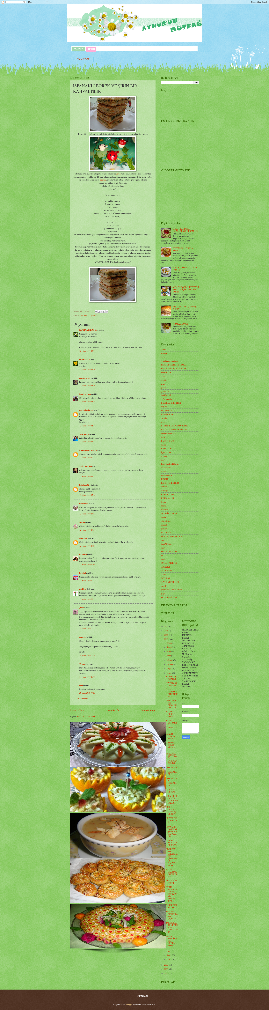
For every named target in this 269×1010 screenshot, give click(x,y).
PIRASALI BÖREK (180, 323)
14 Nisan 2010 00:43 (87, 628)
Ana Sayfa (113, 710)
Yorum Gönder (82, 698)
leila (81, 685)
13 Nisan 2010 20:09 (87, 564)
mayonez (164, 509)
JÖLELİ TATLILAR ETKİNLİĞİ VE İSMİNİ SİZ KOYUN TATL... (172, 894)
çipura (163, 387)
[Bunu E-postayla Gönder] (96, 311)
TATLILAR (165, 578)
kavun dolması (166, 475)
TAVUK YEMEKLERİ (170, 582)
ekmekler (164, 418)
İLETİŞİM (91, 49)
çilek (163, 383)
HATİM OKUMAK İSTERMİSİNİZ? (172, 873)
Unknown (83, 538)
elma (163, 422)
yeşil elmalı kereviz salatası (171, 589)
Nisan (169, 673)
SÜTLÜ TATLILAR (169, 563)
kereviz (164, 486)
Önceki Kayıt (148, 710)
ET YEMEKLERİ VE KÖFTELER (174, 425)
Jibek (118, 173)
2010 (166, 639)
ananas (163, 349)
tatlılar (163, 574)
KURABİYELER (168, 494)
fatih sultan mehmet (169, 433)
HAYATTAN (166, 448)
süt (162, 555)
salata (163, 540)
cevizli (163, 380)
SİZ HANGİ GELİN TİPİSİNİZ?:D (172, 746)
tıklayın (103, 179)
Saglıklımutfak (85, 466)
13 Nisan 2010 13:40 (87, 369)
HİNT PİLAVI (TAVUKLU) (172, 820)
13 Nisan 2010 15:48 (87, 441)
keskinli (82, 573)
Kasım (169, 647)
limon (163, 505)
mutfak (164, 517)
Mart (169, 950)
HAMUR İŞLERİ (168, 441)
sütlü (163, 559)
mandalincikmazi (86, 410)
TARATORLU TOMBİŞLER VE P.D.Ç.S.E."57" (172, 927)
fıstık (163, 437)
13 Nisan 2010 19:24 (87, 545)
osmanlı (164, 524)
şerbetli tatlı (165, 566)
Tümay (82, 664)
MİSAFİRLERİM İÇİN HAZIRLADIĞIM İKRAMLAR (185, 229)
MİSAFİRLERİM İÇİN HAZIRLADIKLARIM (172, 799)
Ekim (169, 651)
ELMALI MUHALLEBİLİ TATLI (171, 842)
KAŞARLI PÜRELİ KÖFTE (170, 714)
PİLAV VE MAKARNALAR (172, 536)
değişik (164, 406)
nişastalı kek (166, 521)
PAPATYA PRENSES (88, 329)
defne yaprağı (166, 399)
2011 (166, 635)
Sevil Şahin (84, 434)
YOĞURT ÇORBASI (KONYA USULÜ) (185, 268)
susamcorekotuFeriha (88, 450)
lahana (163, 502)
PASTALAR (166, 532)
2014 (166, 630)
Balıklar (164, 353)
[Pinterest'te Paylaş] (106, 311)
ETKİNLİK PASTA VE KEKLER (174, 429)
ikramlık (164, 456)
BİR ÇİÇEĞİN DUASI (171, 881)
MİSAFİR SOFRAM (169, 513)
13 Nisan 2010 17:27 (87, 513)
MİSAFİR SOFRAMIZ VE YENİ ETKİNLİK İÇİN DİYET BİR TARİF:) (186, 289)
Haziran (170, 664)
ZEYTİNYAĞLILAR (169, 597)
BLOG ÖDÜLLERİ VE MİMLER (174, 364)
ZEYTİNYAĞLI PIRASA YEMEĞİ (183, 249)
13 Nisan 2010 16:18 (87, 457)
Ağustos (170, 660)
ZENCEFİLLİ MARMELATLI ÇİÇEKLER (172, 915)
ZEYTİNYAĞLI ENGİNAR (172, 684)
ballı (163, 357)
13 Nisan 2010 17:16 (87, 495)
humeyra (83, 554)
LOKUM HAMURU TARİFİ (171, 736)
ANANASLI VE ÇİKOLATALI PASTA (171, 704)
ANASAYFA (78, 49)
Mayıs (169, 668)
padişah (164, 528)
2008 (166, 969)
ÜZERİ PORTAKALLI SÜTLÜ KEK (172, 693)
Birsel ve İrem (85, 394)
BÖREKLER (166, 372)
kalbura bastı (166, 467)
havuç (163, 444)
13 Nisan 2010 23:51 (87, 599)
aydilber (82, 589)
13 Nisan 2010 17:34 (87, 529)
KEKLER (165, 479)
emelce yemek (85, 378)
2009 (166, 964)
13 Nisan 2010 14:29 (87, 385)
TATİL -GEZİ (166, 570)
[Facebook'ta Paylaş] (104, 311)
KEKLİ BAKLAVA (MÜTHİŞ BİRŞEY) (184, 307)
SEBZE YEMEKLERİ (169, 551)
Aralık (169, 642)
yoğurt (163, 593)
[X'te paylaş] (101, 311)
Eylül (169, 655)
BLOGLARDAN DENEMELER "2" (172, 771)
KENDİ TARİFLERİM (170, 483)
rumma (82, 637)
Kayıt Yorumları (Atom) (86, 716)
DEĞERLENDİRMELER (171, 403)
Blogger (129, 1004)
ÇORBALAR (166, 395)
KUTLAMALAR (167, 498)
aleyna (82, 522)
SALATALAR (166, 543)
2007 (166, 973)
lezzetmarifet (84, 359)
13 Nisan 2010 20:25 (87, 580)
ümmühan (83, 503)
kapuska (164, 471)
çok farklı (165, 391)
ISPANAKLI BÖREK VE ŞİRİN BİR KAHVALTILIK (172, 831)
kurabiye (164, 490)
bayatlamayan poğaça (169, 361)
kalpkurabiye (85, 484)
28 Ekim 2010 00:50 (87, 692)
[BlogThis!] (99, 311)
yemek (163, 586)
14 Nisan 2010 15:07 (87, 676)
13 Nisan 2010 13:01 (87, 351)
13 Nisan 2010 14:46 (87, 401)
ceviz (163, 376)
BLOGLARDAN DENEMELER (173, 368)
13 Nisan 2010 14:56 (87, 425)
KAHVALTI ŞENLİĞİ (89, 315)
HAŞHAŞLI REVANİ (171, 790)
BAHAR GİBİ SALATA (171, 906)
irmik (163, 460)
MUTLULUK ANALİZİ (171, 677)
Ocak (169, 959)
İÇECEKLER (166, 452)
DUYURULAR (167, 414)
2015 (166, 626)
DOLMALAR (166, 410)
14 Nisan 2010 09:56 (87, 655)
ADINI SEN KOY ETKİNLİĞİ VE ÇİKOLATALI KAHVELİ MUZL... (172, 857)
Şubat (169, 955)
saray (163, 547)
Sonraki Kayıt (77, 710)
